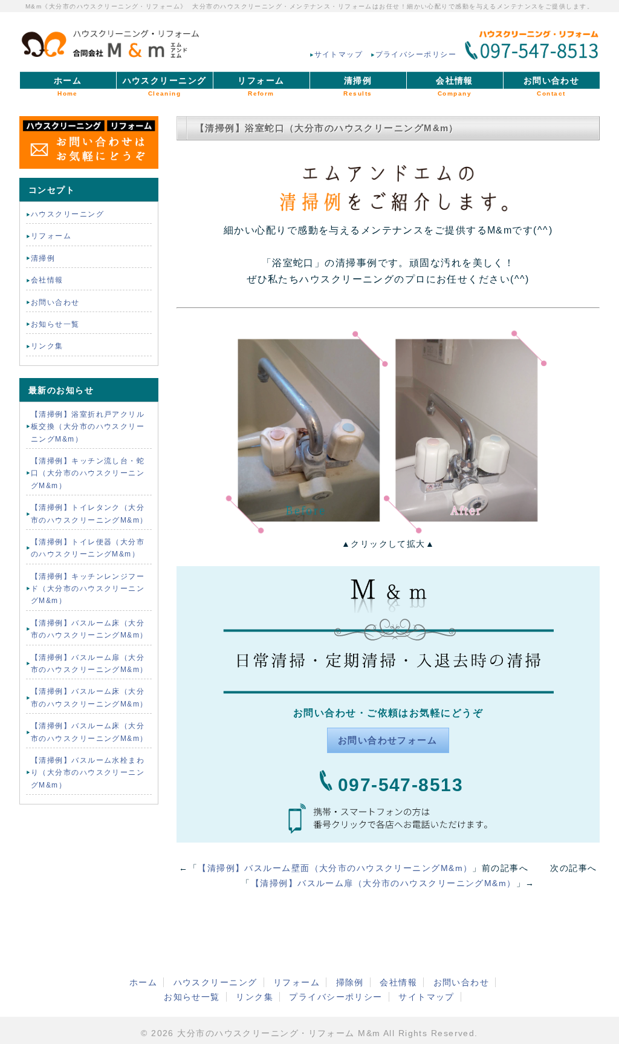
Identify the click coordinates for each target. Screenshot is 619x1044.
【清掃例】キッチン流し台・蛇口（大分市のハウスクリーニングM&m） (87, 473)
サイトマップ (338, 54)
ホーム (68, 86)
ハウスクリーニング (165, 86)
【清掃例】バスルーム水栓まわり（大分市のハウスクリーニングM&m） (87, 772)
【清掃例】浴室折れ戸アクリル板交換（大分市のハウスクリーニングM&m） (87, 426)
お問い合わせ (551, 86)
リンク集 (47, 346)
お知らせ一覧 (55, 324)
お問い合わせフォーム (387, 740)
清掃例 (357, 86)
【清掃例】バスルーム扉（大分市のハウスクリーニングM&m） (383, 883)
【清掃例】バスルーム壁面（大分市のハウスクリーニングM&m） (335, 868)
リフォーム (261, 86)
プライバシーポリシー (415, 54)
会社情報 (454, 86)
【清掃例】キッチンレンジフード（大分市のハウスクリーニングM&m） (87, 588)
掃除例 (350, 982)
